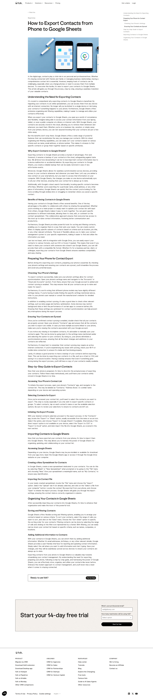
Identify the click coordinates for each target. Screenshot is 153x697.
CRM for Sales (52, 665)
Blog (79, 668)
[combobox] (57, 693)
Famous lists (82, 678)
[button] (4, 693)
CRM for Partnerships (55, 668)
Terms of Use (20, 694)
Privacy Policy (32, 694)
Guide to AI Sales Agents (87, 682)
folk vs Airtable (20, 678)
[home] (18, 3)
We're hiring (114, 662)
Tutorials (81, 665)
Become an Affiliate (116, 665)
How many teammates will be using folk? (116, 614)
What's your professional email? (112, 606)
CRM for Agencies (53, 662)
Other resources (84, 685)
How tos (32, 12)
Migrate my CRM (21, 662)
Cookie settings (45, 694)
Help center (82, 662)
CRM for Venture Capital (56, 675)
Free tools (82, 675)
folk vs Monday (21, 682)
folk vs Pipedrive (21, 675)
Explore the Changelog (86, 672)
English (56, 694)
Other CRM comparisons (24, 685)
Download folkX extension (25, 665)
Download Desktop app (23, 668)
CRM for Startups (53, 672)
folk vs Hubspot (21, 672)
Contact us (113, 668)
